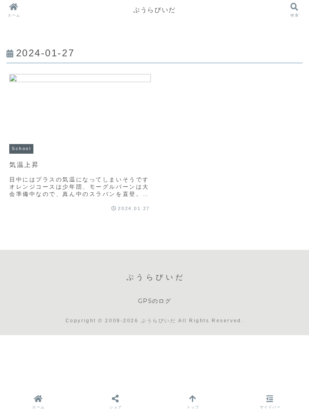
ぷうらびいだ (154, 10)
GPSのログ (154, 301)
